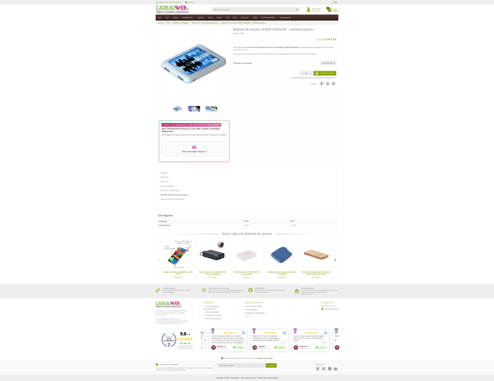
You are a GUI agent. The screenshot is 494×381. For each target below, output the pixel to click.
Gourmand (200, 17)
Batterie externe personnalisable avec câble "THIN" (178, 273)
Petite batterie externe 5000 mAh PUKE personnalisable (247, 273)
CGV (247, 316)
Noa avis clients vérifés (254, 306)
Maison (175, 17)
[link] (321, 83)
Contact (191, 2)
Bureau (219, 17)
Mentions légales (252, 309)
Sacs (167, 17)
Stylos (160, 17)
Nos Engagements (285, 17)
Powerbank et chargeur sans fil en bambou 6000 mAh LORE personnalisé (316, 273)
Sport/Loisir (245, 17)
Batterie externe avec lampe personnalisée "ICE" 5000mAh (281, 273)
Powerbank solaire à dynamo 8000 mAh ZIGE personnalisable (212, 273)
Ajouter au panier (327, 73)
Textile (255, 17)
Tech (227, 17)
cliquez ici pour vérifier (265, 358)
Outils (235, 17)
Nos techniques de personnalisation (211, 307)
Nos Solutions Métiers (268, 17)
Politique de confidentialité (255, 313)
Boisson (210, 17)
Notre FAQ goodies (212, 312)
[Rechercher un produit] (297, 9)
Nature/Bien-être (187, 17)
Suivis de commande (213, 318)
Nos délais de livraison (214, 315)
